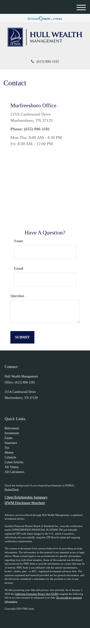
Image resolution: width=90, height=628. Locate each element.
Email (18, 268)
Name (18, 241)
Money (9, 452)
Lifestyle (10, 457)
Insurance (11, 443)
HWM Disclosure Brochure (25, 503)
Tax (7, 447)
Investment (12, 433)
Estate (8, 438)
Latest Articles (14, 462)
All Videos (11, 467)
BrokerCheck (12, 489)
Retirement (12, 428)
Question (17, 296)
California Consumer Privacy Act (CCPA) (37, 593)
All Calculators (14, 472)
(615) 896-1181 (47, 61)
